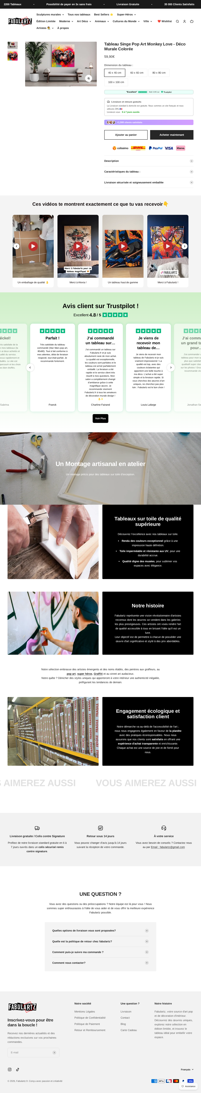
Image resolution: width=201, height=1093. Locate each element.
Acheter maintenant (172, 134)
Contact (125, 1017)
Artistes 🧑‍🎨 (43, 28)
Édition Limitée (45, 21)
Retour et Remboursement (89, 1030)
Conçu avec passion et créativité (45, 1081)
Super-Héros (125, 14)
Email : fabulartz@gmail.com (168, 847)
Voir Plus (100, 418)
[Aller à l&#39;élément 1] (13, 45)
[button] (184, 246)
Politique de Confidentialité (90, 1017)
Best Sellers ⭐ (103, 14)
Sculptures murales (48, 14)
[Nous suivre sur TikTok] (18, 1069)
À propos (63, 28)
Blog (123, 1024)
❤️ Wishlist (165, 21)
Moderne (64, 21)
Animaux (100, 21)
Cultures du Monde (124, 21)
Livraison (126, 1011)
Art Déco (82, 21)
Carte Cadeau (129, 1030)
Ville (146, 21)
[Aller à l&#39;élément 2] (13, 55)
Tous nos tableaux (79, 14)
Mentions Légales (84, 1011)
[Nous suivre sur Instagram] (10, 1069)
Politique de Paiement (87, 1024)
